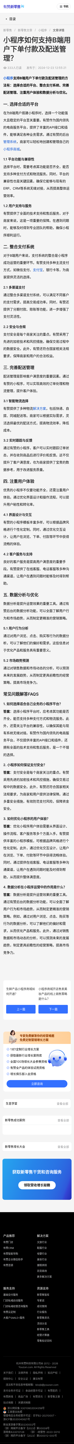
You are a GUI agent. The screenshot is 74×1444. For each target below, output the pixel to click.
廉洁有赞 (38, 1378)
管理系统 (9, 142)
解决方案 (39, 408)
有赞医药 (53, 1390)
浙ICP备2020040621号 (16, 1419)
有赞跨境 (8, 1396)
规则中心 (8, 1378)
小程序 (42, 30)
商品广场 (23, 1396)
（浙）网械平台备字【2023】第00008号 (26, 1428)
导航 (66, 6)
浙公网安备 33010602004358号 (26, 1408)
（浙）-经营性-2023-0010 (44, 1432)
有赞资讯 (38, 1396)
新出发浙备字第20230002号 (19, 1424)
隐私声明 (38, 1372)
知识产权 (53, 1372)
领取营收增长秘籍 (37, 1185)
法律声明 (23, 1372)
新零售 (7, 30)
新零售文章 (25, 30)
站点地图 (8, 1402)
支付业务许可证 (12, 1390)
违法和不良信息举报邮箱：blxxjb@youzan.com (32, 1384)
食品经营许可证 (34, 1390)
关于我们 (8, 1372)
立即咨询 (37, 1083)
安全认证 (23, 1378)
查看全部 (62, 1103)
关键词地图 (24, 1402)
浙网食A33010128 (13, 1432)
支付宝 (38, 270)
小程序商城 (11, 149)
